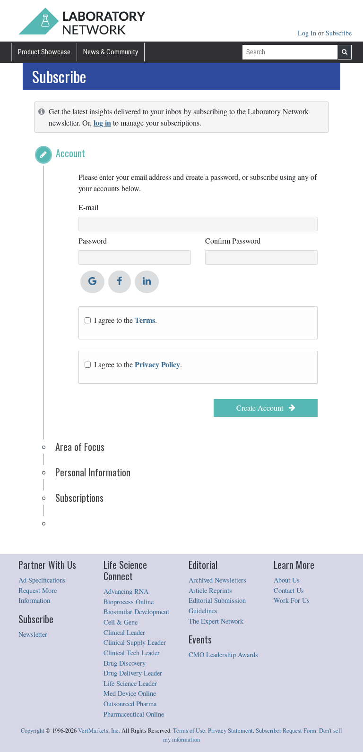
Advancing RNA (126, 591)
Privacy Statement (230, 731)
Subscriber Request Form (286, 731)
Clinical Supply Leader (135, 642)
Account (70, 153)
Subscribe (339, 32)
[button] (43, 155)
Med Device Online (130, 693)
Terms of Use (189, 731)
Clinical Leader (124, 632)
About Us (287, 579)
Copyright (32, 731)
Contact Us (289, 590)
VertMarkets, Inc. (99, 731)
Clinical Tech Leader (132, 652)
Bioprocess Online (129, 601)
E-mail (88, 207)
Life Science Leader (130, 683)
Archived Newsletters (217, 579)
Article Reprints (210, 590)
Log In (308, 32)
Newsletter (32, 634)
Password (92, 240)
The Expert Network (216, 621)
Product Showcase (44, 52)
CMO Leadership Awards (223, 654)
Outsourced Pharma (130, 703)
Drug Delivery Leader (133, 672)
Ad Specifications (42, 579)
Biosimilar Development (136, 611)
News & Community (110, 52)
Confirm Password (232, 240)
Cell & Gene (121, 621)
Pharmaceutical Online (134, 714)
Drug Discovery (125, 663)
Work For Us (292, 600)
